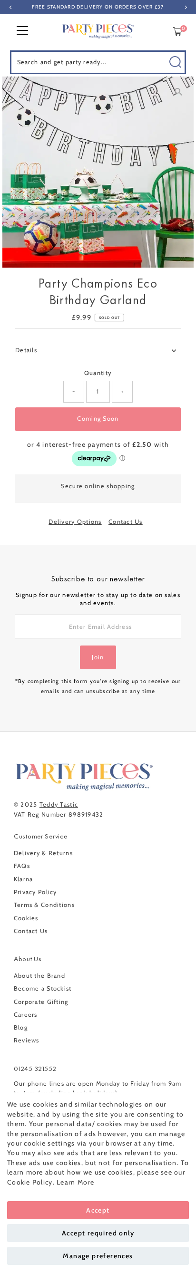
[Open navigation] (22, 31)
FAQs (22, 865)
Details (26, 350)
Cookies (26, 918)
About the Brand (39, 975)
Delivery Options (75, 522)
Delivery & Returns (43, 853)
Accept (97, 1210)
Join (98, 657)
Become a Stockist (43, 988)
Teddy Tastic (58, 804)
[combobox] (98, 62)
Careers (26, 1014)
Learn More (75, 1182)
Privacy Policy (35, 892)
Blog (21, 1027)
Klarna (23, 879)
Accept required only (98, 1233)
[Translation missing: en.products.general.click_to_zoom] (178, 92)
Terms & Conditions (44, 904)
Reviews (26, 1040)
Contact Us (125, 522)
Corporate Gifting (41, 1001)
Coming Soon (97, 418)
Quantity (98, 372)
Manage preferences (98, 1256)
